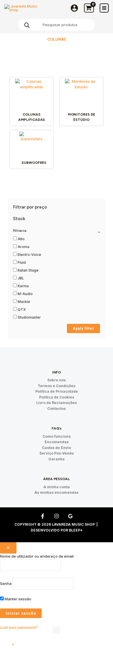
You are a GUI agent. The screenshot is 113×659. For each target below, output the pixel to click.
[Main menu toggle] (104, 7)
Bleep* (76, 530)
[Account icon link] (74, 8)
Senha (6, 583)
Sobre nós (56, 380)
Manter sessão (17, 599)
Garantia (56, 459)
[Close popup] (8, 548)
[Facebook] (42, 516)
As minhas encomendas (56, 492)
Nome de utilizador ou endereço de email (37, 556)
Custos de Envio (56, 448)
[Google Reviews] (70, 516)
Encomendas (57, 442)
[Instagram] (56, 516)
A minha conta (56, 487)
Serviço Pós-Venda (56, 453)
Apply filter (83, 328)
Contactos (56, 408)
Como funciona (57, 436)
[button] (13, 644)
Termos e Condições (56, 386)
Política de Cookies (56, 397)
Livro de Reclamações (56, 403)
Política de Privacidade (56, 391)
